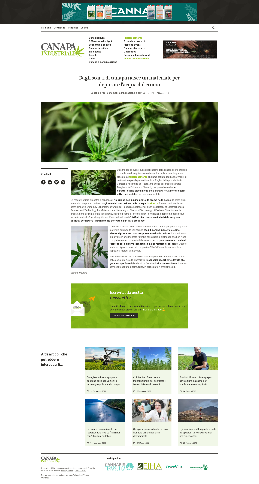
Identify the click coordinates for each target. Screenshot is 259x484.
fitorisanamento (138, 176)
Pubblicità (73, 28)
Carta (92, 58)
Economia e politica (100, 44)
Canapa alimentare (134, 48)
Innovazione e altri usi (136, 58)
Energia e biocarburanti (137, 55)
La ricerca (152, 203)
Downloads (59, 28)
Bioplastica (95, 51)
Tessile (93, 55)
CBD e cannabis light (100, 41)
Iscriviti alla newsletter (124, 315)
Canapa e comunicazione (103, 62)
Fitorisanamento (133, 37)
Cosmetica (130, 51)
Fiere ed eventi (132, 44)
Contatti (84, 28)
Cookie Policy (80, 471)
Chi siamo (46, 28)
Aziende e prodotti (134, 41)
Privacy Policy (67, 471)
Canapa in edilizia (98, 48)
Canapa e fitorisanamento (105, 92)
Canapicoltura (97, 37)
